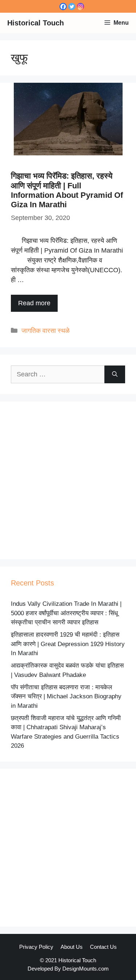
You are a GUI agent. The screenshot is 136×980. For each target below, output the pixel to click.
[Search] (114, 374)
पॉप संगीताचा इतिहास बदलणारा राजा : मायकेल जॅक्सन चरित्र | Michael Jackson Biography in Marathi (66, 696)
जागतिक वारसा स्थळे (45, 330)
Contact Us (103, 947)
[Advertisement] (68, 480)
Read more (34, 303)
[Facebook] (63, 6)
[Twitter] (71, 6)
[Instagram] (80, 6)
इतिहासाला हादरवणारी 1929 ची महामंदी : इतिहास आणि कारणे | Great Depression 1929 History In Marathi (68, 644)
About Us (72, 947)
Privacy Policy (36, 947)
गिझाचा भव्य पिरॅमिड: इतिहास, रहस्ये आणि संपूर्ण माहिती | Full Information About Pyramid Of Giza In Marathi (67, 190)
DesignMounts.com (85, 968)
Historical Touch (35, 23)
